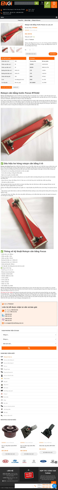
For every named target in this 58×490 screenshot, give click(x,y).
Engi (34, 36)
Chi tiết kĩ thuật (6, 58)
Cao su (5, 366)
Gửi (53, 482)
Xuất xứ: (27, 39)
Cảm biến (6, 397)
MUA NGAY (53, 53)
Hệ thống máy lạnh (8, 390)
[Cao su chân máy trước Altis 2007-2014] (29, 440)
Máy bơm (6, 384)
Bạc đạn (6, 403)
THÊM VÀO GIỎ (31, 53)
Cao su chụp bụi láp (8, 375)
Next (56, 462)
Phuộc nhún (7, 378)
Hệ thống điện (7, 409)
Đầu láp (5, 412)
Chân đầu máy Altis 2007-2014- (47, 445)
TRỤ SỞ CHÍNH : (7, 473)
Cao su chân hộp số (8, 363)
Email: (5, 323)
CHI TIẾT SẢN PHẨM (6, 87)
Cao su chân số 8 (8, 415)
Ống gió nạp (7, 369)
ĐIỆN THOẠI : (7, 477)
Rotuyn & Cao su (8, 356)
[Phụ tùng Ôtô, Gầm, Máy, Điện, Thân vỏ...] (6, 4)
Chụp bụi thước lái (8, 372)
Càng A (5, 394)
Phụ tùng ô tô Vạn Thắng (7, 292)
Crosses (32, 58)
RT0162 (34, 27)
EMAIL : (5, 480)
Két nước (6, 387)
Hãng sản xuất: (28, 36)
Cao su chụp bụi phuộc (9, 406)
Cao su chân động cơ (9, 360)
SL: (26, 49)
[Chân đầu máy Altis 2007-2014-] (48, 440)
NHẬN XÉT (15, 87)
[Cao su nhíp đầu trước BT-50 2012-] (10, 440)
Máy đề (5, 381)
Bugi (5, 400)
